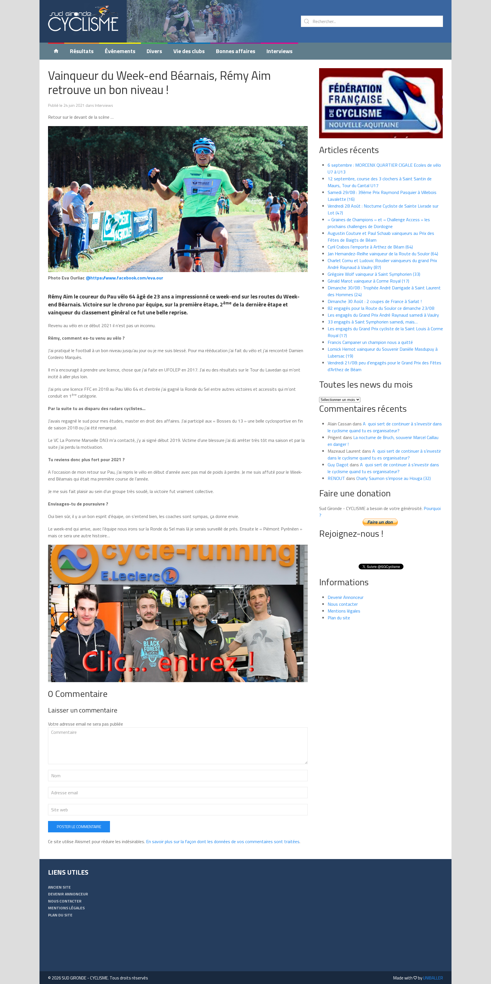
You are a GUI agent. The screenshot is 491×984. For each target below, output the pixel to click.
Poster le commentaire (79, 827)
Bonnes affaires (235, 51)
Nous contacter (343, 604)
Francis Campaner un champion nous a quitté (370, 342)
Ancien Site (59, 887)
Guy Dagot (338, 464)
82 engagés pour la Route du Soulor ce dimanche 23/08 (381, 308)
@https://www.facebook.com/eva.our (124, 277)
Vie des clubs (189, 51)
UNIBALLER (433, 978)
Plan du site (339, 617)
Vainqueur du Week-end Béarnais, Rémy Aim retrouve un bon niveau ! (159, 82)
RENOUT (336, 478)
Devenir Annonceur (345, 597)
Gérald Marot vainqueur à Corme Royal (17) (368, 280)
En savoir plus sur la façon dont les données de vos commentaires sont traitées (222, 841)
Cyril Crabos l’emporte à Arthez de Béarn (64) (370, 246)
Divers (154, 51)
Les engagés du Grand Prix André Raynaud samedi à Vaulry (383, 315)
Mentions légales (344, 610)
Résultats (81, 51)
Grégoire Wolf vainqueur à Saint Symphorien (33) (374, 274)
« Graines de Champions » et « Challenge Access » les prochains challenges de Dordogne (379, 223)
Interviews (279, 51)
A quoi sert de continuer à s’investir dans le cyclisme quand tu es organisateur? (385, 427)
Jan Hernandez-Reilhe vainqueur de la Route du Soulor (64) (383, 253)
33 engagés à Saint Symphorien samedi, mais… (373, 321)
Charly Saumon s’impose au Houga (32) (393, 478)
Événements (120, 51)
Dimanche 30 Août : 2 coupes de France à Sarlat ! (375, 301)
